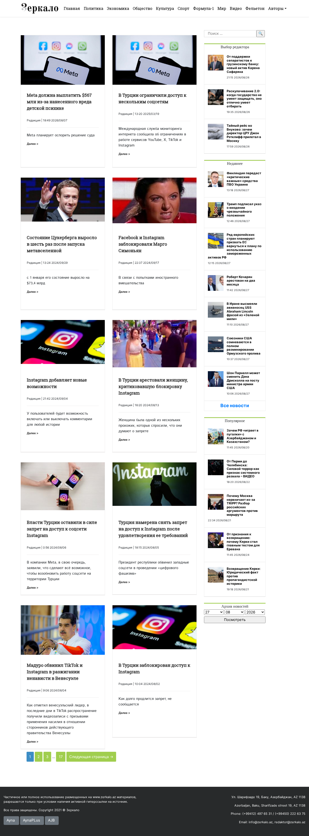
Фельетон (255, 8)
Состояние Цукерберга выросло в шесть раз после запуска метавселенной (62, 244)
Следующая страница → (91, 756)
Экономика (118, 8)
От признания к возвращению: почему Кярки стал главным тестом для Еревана (243, 541)
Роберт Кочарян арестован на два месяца (241, 280)
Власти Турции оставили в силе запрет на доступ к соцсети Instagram (62, 528)
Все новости (234, 405)
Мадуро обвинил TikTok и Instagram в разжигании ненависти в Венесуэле (55, 671)
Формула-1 (203, 8)
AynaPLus (31, 820)
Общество (142, 8)
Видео (236, 8)
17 (61, 756)
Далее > (32, 144)
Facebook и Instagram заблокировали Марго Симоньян (143, 244)
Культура (165, 8)
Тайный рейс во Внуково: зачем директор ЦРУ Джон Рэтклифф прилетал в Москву (244, 133)
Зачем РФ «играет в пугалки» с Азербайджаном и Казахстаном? (243, 436)
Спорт (183, 8)
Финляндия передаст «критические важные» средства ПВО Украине (244, 178)
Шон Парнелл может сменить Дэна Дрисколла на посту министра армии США (243, 380)
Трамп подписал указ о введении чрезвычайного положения (244, 209)
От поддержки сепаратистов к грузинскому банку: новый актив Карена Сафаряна (243, 64)
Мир (222, 8)
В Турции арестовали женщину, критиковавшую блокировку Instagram (153, 386)
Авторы (276, 8)
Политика (93, 8)
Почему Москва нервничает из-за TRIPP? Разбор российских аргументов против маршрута (242, 505)
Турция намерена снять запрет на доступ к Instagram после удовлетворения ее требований (153, 528)
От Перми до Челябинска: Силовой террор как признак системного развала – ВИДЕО (243, 468)
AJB (51, 820)
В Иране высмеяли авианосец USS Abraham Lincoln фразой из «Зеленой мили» (243, 311)
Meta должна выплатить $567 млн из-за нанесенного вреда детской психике (59, 101)
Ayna (11, 820)
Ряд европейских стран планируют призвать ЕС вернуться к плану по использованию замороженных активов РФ (234, 246)
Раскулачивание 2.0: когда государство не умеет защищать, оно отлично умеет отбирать (244, 98)
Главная (72, 8)
